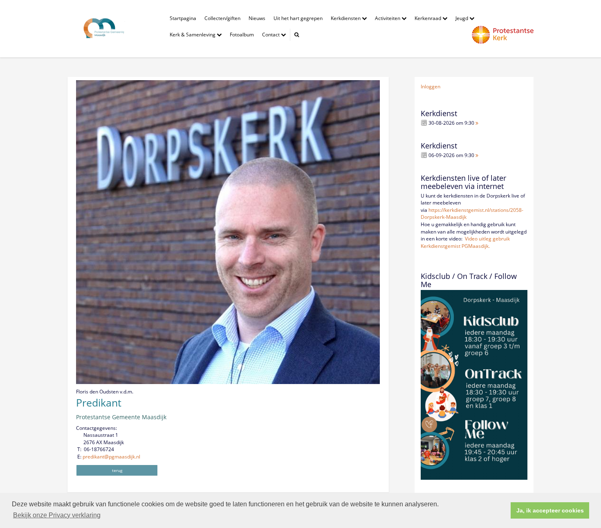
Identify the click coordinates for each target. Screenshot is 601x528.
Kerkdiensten (346, 18)
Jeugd (462, 18)
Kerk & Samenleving (193, 34)
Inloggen (430, 86)
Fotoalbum (242, 34)
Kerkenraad (428, 18)
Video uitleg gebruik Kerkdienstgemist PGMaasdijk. (465, 242)
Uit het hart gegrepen (298, 18)
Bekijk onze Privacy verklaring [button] (57, 515)
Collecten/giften (222, 18)
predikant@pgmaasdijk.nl (111, 456)
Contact (271, 34)
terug (117, 470)
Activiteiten (388, 18)
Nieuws (257, 18)
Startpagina (183, 18)
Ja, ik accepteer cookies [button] (550, 510)
